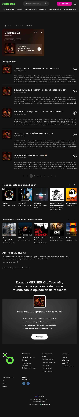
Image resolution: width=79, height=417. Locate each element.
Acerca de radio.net (28, 357)
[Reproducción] (39, 49)
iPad (3, 383)
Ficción (19, 39)
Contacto (64, 357)
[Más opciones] (41, 32)
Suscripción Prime (67, 366)
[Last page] (55, 176)
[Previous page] (27, 176)
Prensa (24, 360)
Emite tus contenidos (29, 368)
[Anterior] (69, 184)
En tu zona (42, 9)
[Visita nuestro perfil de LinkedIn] (24, 383)
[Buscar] (46, 3)
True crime (25, 268)
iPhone (4, 381)
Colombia (41, 396)
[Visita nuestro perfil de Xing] (28, 383)
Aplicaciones (66, 360)
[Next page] (51, 176)
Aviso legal (45, 365)
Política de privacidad (48, 362)
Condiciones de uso (48, 359)
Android (4, 386)
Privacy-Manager (47, 371)
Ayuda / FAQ (65, 363)
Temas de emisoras (70, 9)
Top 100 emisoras (8, 9)
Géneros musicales (55, 9)
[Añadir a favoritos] (35, 32)
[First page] (23, 176)
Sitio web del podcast (9, 262)
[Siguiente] (74, 184)
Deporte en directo (31, 9)
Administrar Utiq (47, 368)
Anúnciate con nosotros (26, 364)
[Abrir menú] (75, 3)
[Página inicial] (5, 26)
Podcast (19, 9)
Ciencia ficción (10, 39)
